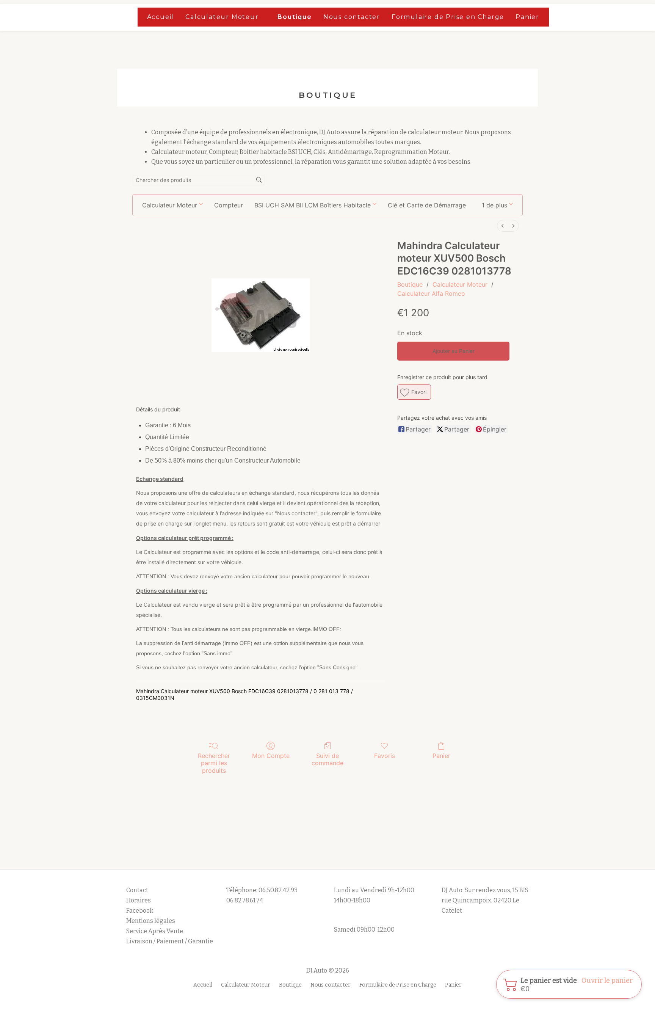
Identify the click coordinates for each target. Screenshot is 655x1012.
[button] (497, 205)
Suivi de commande (327, 759)
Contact (137, 890)
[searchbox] (198, 180)
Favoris (384, 755)
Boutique (294, 16)
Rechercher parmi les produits (214, 763)
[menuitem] (502, 225)
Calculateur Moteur (222, 16)
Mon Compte (271, 755)
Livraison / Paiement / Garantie (169, 941)
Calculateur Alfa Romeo (431, 293)
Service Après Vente (154, 931)
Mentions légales (151, 920)
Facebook (139, 910)
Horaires (138, 900)
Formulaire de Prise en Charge (448, 16)
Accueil (160, 16)
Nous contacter (351, 16)
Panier (527, 16)
